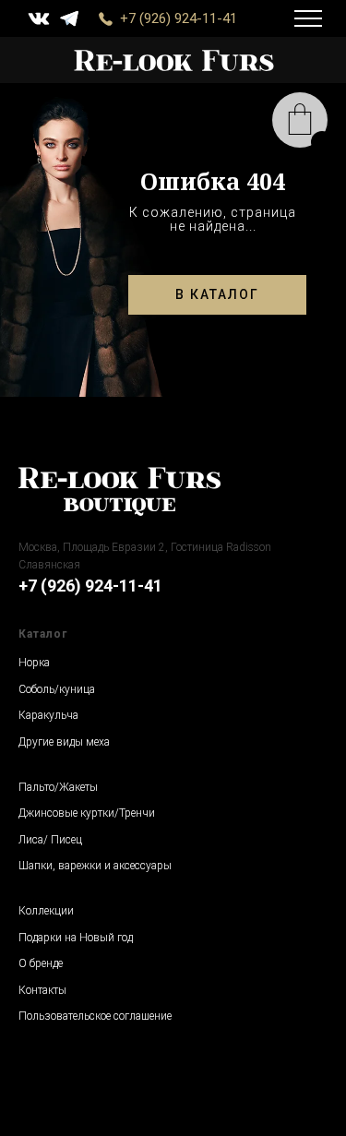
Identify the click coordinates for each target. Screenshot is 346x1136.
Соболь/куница (56, 689)
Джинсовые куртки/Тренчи (86, 813)
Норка (34, 662)
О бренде (40, 963)
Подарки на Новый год (75, 937)
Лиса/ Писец (50, 839)
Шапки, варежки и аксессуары (95, 865)
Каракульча (48, 715)
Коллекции (46, 910)
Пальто (36, 787)
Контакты (42, 990)
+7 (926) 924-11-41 (178, 18)
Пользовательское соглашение (95, 1016)
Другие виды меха (64, 741)
